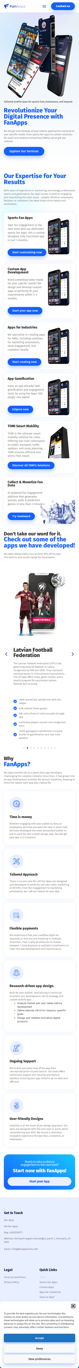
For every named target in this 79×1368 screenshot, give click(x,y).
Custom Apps (47, 1287)
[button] (73, 1306)
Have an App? (47, 1297)
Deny (39, 1348)
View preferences (39, 1359)
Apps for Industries (50, 1292)
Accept (39, 1338)
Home (43, 1277)
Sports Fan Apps (48, 1282)
